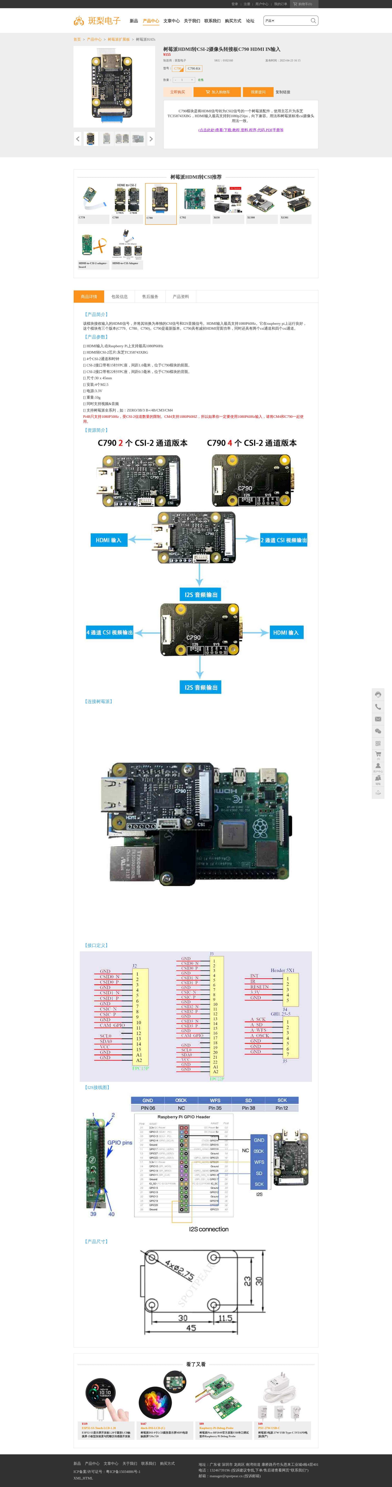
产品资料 (181, 296)
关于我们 (192, 21)
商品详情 (89, 296)
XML (78, 1478)
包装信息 (119, 296)
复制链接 (283, 92)
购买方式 (233, 21)
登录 (235, 4)
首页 (77, 39)
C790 (177, 68)
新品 (134, 21)
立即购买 (177, 92)
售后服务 (150, 296)
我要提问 (258, 92)
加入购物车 (221, 92)
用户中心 (261, 4)
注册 (247, 4)
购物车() (305, 4)
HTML (88, 1478)
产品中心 (151, 21)
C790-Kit (194, 68)
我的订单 (280, 4)
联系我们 (212, 21)
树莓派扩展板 (119, 39)
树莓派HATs (145, 39)
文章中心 (172, 21)
